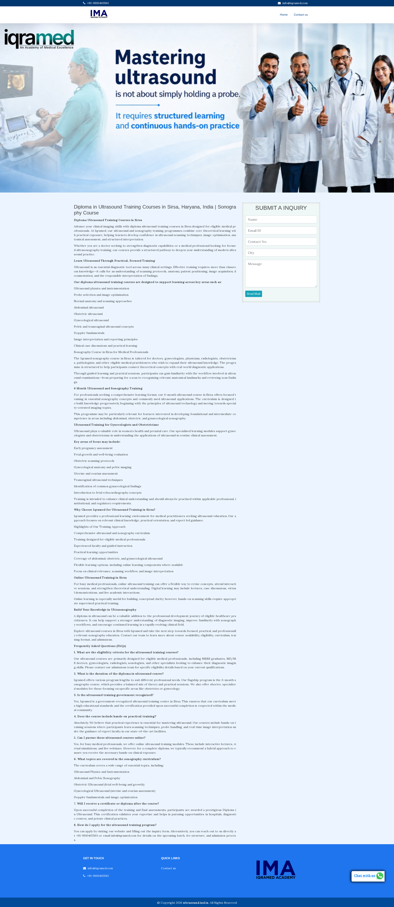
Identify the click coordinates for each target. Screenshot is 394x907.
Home (284, 14)
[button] (29, 108)
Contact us (301, 14)
